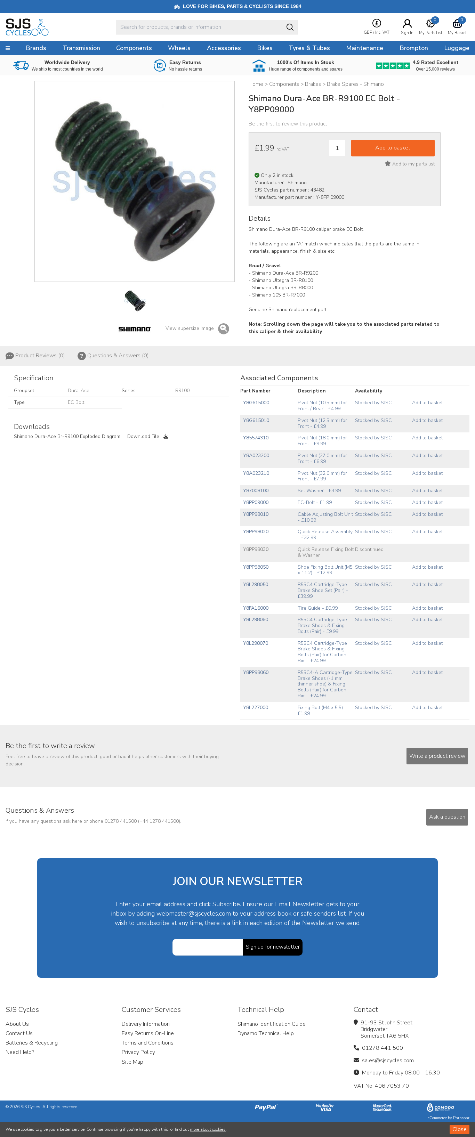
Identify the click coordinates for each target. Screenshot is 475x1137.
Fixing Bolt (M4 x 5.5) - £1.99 (322, 710)
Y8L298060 (255, 619)
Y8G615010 (256, 420)
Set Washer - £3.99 (319, 490)
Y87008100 (255, 490)
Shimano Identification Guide (272, 1024)
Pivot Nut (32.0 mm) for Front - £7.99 (322, 476)
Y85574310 (255, 438)
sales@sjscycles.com (388, 1060)
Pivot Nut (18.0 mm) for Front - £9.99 (322, 441)
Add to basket (427, 402)
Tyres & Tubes (309, 48)
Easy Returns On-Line (148, 1033)
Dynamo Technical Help (266, 1033)
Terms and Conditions (148, 1043)
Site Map (132, 1062)
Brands (36, 48)
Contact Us (19, 1033)
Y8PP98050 (255, 567)
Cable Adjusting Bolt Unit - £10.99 (325, 517)
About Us (17, 1024)
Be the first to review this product (288, 124)
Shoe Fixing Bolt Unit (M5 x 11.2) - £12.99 (325, 570)
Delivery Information (146, 1024)
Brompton (414, 48)
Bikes (265, 48)
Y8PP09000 (255, 502)
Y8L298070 (255, 643)
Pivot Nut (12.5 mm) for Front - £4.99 (322, 423)
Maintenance (364, 48)
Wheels (179, 48)
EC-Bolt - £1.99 (315, 502)
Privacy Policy (138, 1052)
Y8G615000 (256, 402)
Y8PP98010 (255, 514)
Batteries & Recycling (32, 1043)
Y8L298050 (255, 584)
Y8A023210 (256, 473)
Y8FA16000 (255, 608)
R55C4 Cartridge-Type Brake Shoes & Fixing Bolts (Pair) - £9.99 (322, 625)
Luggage (456, 48)
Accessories (224, 48)
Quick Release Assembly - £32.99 (325, 534)
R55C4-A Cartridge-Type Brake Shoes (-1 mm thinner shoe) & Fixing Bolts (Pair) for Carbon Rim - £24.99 (325, 684)
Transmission (81, 48)
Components (134, 48)
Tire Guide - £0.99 (318, 608)
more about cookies (208, 1129)
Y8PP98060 (255, 672)
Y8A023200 (256, 455)
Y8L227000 (255, 707)
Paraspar (461, 1118)
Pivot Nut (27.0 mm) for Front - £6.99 (322, 458)
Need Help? (20, 1052)
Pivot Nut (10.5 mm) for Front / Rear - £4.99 (322, 405)
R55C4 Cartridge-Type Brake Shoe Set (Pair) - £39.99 (323, 590)
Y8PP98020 (255, 531)
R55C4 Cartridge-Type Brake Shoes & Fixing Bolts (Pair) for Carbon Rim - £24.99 (322, 652)
